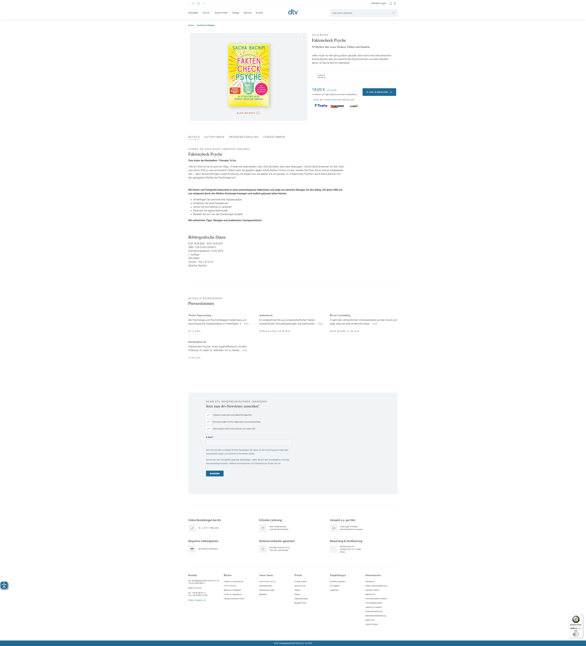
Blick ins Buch (246, 113)
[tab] (194, 138)
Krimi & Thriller (230, 586)
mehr (246, 323)
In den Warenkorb (377, 92)
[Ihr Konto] (395, 3)
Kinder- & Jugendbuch (233, 594)
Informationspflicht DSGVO (376, 599)
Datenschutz (370, 594)
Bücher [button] (228, 575)
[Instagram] (193, 3)
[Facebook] (188, 3)
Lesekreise (334, 590)
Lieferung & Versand (373, 607)
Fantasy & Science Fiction (234, 599)
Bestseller (263, 594)
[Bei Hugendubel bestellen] (337, 106)
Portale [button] (298, 575)
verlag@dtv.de (200, 600)
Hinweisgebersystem (373, 603)
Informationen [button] (373, 575)
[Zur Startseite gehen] (293, 12)
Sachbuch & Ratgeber (232, 590)
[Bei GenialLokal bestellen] (354, 105)
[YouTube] (198, 3)
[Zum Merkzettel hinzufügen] (304, 38)
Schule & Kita (300, 586)
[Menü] (581, 616)
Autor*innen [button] (266, 575)
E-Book (321, 76)
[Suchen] (394, 13)
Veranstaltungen (265, 586)
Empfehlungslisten (337, 582)
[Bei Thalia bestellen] (320, 105)
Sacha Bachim (320, 35)
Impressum (370, 582)
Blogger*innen (300, 603)
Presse (297, 594)
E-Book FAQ (370, 620)
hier (279, 463)
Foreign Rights (301, 582)
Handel (297, 590)
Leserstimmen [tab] (274, 137)
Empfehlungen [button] (338, 575)
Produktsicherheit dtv (374, 611)
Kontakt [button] (192, 575)
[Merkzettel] (391, 3)
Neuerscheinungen (267, 590)
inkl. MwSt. (332, 90)
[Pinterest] (204, 3)
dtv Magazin (335, 586)
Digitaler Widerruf (372, 590)
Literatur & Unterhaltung (233, 582)
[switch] (576, 634)
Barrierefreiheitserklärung (375, 616)
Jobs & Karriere (371, 624)
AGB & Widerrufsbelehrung (376, 586)
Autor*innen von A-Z (267, 582)
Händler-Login (378, 3)
